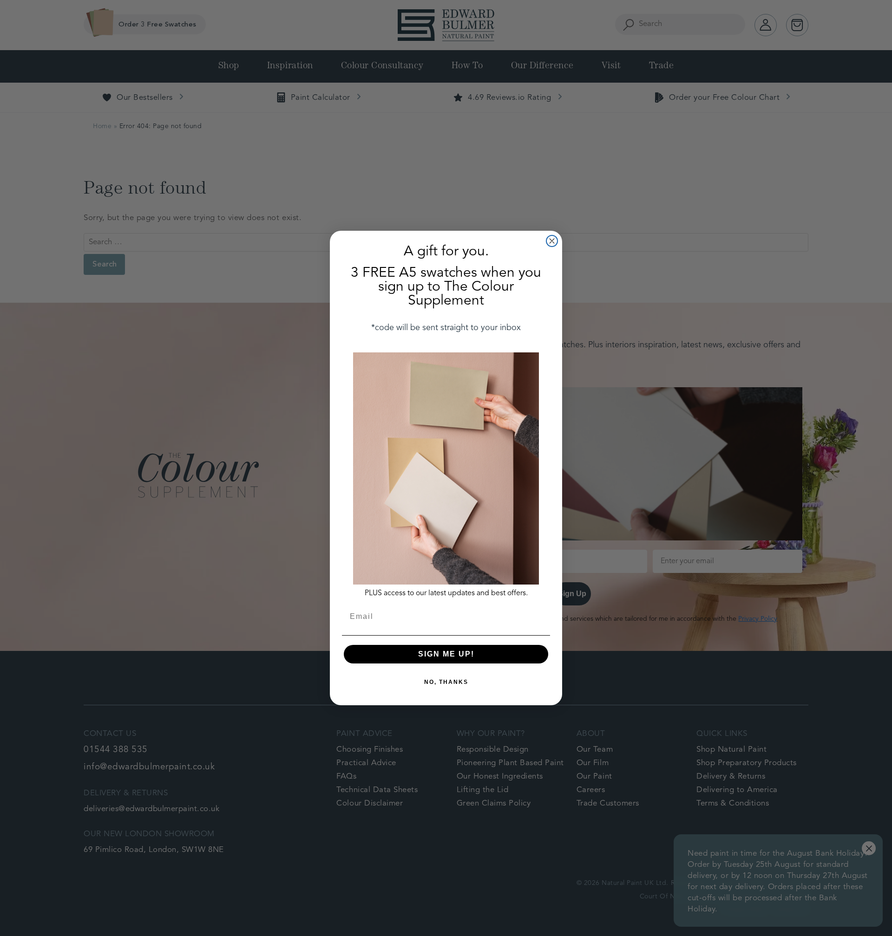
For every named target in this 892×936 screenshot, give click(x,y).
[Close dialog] (552, 241)
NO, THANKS (446, 682)
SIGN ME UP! (446, 654)
